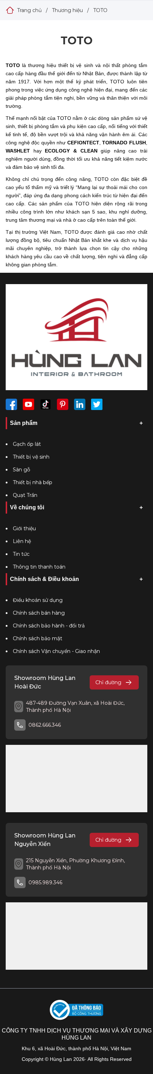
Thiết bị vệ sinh (31, 457)
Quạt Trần (25, 495)
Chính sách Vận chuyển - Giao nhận (56, 651)
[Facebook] (11, 404)
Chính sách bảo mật (37, 638)
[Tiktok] (45, 404)
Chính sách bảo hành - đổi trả (49, 625)
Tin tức (21, 554)
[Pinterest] (62, 404)
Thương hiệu (67, 10)
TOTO (100, 10)
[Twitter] (96, 404)
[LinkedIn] (79, 404)
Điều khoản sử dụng (38, 600)
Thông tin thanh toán (39, 567)
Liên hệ (22, 541)
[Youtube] (28, 404)
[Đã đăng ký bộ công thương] (76, 1010)
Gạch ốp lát (27, 444)
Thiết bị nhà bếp (32, 482)
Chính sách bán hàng (39, 613)
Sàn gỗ (21, 469)
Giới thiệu (24, 528)
